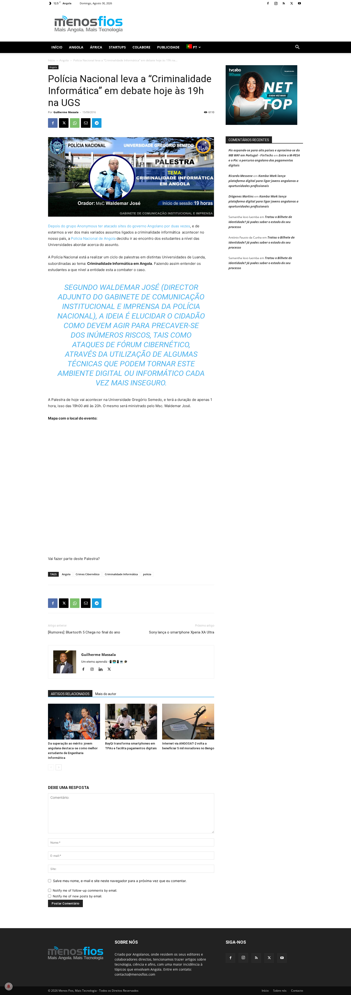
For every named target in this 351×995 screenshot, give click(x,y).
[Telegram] (96, 123)
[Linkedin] (102, 669)
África (96, 47)
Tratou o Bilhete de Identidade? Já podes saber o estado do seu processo (260, 222)
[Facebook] (267, 3)
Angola (76, 47)
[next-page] (59, 767)
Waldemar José (129, 287)
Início (56, 47)
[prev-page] (51, 767)
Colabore (141, 47)
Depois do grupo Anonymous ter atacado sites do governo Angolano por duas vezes (119, 226)
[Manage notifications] (8, 986)
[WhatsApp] (75, 123)
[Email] (85, 123)
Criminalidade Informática (121, 574)
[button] (297, 47)
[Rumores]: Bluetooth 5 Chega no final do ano (84, 632)
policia (147, 574)
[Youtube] (299, 3)
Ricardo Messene (241, 176)
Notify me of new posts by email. (77, 896)
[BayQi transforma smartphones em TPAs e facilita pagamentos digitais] (131, 722)
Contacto (297, 991)
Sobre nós (280, 991)
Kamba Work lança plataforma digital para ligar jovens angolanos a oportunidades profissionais (263, 181)
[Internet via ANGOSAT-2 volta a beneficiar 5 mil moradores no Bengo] (188, 722)
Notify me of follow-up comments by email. (85, 890)
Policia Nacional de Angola (93, 238)
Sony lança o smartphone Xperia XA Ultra (181, 632)
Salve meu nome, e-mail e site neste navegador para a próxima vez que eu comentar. (119, 881)
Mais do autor (105, 694)
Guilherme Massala (66, 112)
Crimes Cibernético (88, 574)
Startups (117, 47)
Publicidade (168, 47)
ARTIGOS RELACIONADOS (70, 694)
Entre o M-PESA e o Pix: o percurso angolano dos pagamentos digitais (264, 160)
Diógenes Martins (241, 196)
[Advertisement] (216, 24)
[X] (291, 3)
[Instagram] (275, 3)
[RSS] (283, 3)
